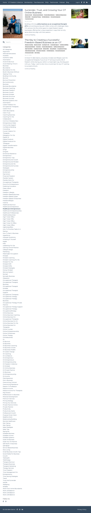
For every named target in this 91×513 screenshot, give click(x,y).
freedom (6, 190)
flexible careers (8, 178)
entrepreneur (7, 155)
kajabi (5, 241)
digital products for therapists (9, 142)
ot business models (9, 350)
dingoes (5, 151)
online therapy (8, 335)
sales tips (6, 429)
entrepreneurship (8, 170)
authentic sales (8, 57)
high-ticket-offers (9, 225)
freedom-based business (47, 46)
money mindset (53, 48)
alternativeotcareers (9, 53)
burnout (5, 78)
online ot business (9, 333)
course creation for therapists (9, 132)
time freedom (7, 470)
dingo (5, 149)
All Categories (7, 49)
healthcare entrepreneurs (59, 46)
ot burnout (6, 341)
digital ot (6, 137)
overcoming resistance (10, 384)
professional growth (29, 52)
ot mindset (6, 366)
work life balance (8, 490)
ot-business (7, 372)
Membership (28, 2)
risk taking (6, 423)
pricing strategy (8, 401)
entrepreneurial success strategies (10, 167)
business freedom (9, 90)
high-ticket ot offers (9, 223)
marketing (6, 251)
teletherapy (6, 460)
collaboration (7, 119)
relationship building (10, 419)
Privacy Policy (81, 509)
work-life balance (9, 492)
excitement (6, 172)
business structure (9, 96)
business (6, 84)
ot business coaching (10, 345)
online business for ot (10, 321)
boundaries (6, 68)
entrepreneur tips (9, 158)
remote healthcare (9, 421)
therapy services (8, 468)
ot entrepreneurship (9, 362)
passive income (8, 388)
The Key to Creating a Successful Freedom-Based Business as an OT (43, 41)
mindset (5, 256)
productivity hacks (9, 411)
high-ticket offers (29, 48)
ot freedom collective (40, 50)
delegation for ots (9, 135)
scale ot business (8, 439)
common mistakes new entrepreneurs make (10, 122)
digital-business (8, 147)
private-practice (8, 407)
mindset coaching (9, 258)
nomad (5, 274)
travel (5, 478)
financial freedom (9, 176)
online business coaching (11, 315)
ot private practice (9, 370)
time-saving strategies (10, 476)
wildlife (5, 486)
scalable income (8, 435)
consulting (6, 129)
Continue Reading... (30, 35)
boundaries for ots (9, 70)
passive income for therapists (12, 390)
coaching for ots (45, 44)
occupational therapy (62, 48)
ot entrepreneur (8, 358)
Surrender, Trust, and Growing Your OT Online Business (45, 11)
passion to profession (10, 386)
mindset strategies (9, 268)
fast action (38, 46)
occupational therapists (10, 294)
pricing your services (9, 403)
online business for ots (10, 323)
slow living (6, 450)
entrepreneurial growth (10, 160)
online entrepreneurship (30, 50)
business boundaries (9, 86)
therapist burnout (9, 462)
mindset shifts (46, 48)
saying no (6, 431)
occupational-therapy (10, 309)
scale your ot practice (10, 441)
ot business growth (9, 347)
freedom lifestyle (8, 192)
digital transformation (10, 145)
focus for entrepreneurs (11, 184)
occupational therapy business (10, 300)
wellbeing (6, 484)
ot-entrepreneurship (9, 374)
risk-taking (37, 52)
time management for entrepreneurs (10, 473)
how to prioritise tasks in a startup (12, 230)
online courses (8, 329)
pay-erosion (7, 392)
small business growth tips (12, 452)
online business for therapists (9, 326)
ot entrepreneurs (8, 360)
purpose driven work (10, 415)
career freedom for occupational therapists (10, 106)
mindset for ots (8, 262)
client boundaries (8, 111)
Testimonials (54, 2)
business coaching (29, 44)
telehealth (6, 458)
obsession (6, 278)
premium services (9, 399)
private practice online (10, 405)
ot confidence (7, 356)
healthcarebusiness (9, 215)
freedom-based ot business (12, 198)
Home (5, 2)
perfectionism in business (11, 394)
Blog (67, 2)
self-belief (6, 446)
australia (5, 55)
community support (54, 44)
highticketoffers (8, 227)
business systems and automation (10, 101)
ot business (6, 343)
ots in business (8, 380)
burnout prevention (9, 80)
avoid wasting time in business (10, 65)
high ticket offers (8, 217)
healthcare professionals (11, 213)
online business (8, 313)
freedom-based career (10, 196)
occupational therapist (10, 280)
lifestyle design (8, 249)
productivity (7, 409)
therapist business (9, 464)
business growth (37, 44)
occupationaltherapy (9, 311)
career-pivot (7, 109)
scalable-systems (8, 437)
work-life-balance (9, 495)
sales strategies (8, 427)
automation (7, 59)
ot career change (8, 352)
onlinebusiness (8, 337)
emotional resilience (9, 153)
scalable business (8, 433)
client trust (6, 113)
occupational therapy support (13, 307)
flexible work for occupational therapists (10, 181)
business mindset (8, 94)
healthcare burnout (9, 205)
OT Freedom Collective (15, 2)
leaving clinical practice (10, 247)
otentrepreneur (8, 378)
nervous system (8, 272)
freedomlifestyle (8, 200)
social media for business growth (11, 455)
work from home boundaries (12, 488)
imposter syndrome (9, 237)
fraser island (7, 188)
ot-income (6, 376)
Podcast (62, 2)
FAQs (46, 2)
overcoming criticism (10, 382)
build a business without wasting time (11, 73)
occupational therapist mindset (10, 287)
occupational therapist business (10, 283)
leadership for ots (9, 245)
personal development (60, 50)
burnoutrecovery (8, 82)
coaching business (9, 115)
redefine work (7, 417)
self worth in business (10, 443)
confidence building (64, 44)
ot (3, 339)
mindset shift (7, 264)
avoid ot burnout (8, 62)
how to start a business (10, 233)
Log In (78, 2)
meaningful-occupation (10, 254)
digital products (8, 139)
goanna (5, 202)
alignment (6, 51)
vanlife (5, 482)
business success (8, 98)
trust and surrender (9, 480)
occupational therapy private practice (12, 304)
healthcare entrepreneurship (12, 211)
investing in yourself (38, 48)
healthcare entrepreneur (11, 207)
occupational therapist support (10, 291)
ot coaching (7, 354)
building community (9, 76)
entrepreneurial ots (9, 164)
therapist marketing (9, 466)
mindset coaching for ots (11, 260)
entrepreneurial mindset (30, 46)
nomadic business (9, 276)
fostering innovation (9, 186)
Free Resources (39, 2)
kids (4, 243)
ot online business (50, 50)
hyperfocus (6, 235)
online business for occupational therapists (10, 318)
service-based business (10, 448)
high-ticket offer (8, 219)
